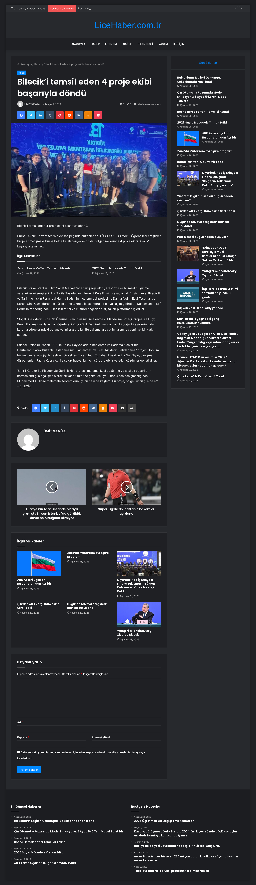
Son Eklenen (208, 63)
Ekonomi (111, 44)
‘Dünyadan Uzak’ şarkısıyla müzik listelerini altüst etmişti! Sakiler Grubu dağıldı (219, 254)
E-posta (23, 737)
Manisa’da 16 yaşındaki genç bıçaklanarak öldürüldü (198, 321)
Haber (95, 44)
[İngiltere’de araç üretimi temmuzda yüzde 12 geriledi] (188, 294)
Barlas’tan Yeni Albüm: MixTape (200, 162)
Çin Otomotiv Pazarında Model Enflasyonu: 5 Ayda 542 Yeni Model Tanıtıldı (202, 97)
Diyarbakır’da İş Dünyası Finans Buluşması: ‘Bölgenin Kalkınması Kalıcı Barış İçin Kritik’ (137, 585)
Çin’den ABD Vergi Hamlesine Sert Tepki (38, 606)
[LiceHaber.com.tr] (128, 25)
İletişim (179, 44)
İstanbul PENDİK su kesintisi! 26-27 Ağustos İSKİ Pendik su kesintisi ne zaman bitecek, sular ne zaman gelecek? (207, 361)
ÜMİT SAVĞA (32, 104)
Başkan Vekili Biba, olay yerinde (200, 308)
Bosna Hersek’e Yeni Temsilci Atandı (100, 8)
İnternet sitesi (101, 737)
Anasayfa (78, 44)
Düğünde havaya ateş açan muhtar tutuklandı (87, 606)
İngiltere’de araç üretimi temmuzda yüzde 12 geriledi (220, 293)
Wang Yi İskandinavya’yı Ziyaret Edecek (134, 633)
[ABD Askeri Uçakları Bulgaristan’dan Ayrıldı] (39, 563)
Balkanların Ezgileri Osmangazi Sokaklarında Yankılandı (199, 80)
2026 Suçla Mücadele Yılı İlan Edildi (117, 268)
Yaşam (163, 44)
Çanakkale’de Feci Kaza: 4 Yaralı (201, 376)
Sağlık (128, 44)
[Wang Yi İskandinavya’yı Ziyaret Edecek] (139, 614)
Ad (20, 722)
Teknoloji (145, 44)
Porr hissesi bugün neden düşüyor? (202, 237)
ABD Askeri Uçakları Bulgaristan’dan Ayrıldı (34, 582)
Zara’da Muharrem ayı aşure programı (88, 555)
